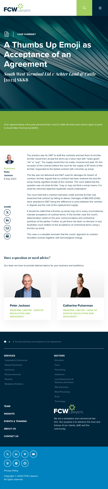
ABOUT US (10, 428)
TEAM (7, 406)
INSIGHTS (9, 413)
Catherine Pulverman (78, 305)
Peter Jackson (20, 305)
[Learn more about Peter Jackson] (9, 158)
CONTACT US (11, 436)
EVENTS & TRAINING (15, 421)
